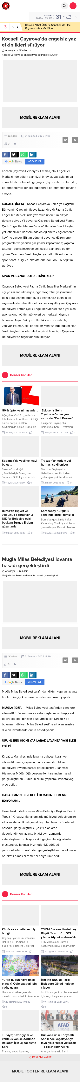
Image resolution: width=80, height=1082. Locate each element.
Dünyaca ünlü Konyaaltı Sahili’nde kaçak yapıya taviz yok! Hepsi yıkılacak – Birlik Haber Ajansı (58, 1041)
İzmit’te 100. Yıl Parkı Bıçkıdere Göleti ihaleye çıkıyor (57, 984)
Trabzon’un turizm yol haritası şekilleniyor (56, 463)
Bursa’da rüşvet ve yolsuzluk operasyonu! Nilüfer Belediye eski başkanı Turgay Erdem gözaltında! (17, 518)
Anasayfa (10, 50)
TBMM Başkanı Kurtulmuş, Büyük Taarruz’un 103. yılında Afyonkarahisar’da (59, 933)
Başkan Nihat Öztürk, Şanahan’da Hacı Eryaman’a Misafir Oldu (48, 26)
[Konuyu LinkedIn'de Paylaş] (33, 154)
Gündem (23, 50)
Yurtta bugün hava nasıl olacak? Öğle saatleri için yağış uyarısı (19, 984)
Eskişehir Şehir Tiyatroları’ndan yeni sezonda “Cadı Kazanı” (57, 414)
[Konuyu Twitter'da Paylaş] (15, 154)
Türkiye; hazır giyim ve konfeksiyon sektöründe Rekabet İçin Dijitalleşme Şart (19, 1041)
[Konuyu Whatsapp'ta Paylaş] (24, 154)
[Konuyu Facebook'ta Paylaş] (6, 154)
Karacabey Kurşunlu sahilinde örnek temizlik (57, 513)
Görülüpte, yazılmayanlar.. (20, 410)
